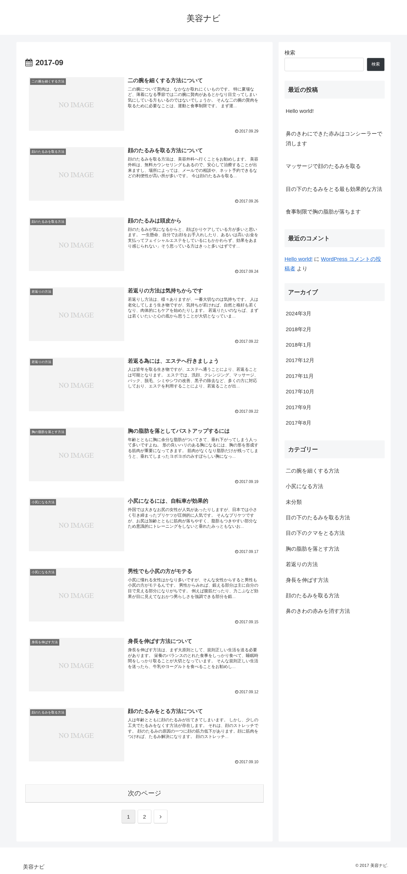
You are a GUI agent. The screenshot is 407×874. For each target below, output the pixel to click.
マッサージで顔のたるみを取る (323, 166)
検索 (290, 53)
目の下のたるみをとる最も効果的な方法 (334, 189)
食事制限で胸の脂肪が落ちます (323, 212)
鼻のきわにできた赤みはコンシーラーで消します (334, 138)
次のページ (144, 793)
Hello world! (300, 111)
